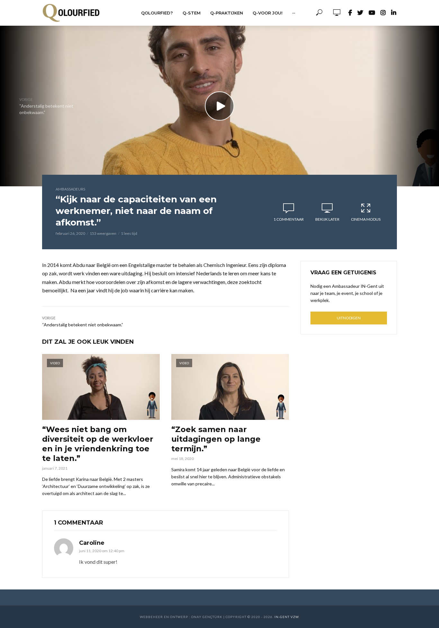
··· (293, 12)
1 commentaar (288, 219)
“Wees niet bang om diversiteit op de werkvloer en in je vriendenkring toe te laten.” (97, 444)
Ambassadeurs (70, 189)
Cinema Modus (366, 219)
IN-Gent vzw (286, 617)
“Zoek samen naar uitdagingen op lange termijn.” (216, 439)
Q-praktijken (226, 12)
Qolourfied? (157, 12)
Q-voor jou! (267, 12)
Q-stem (192, 12)
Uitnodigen (349, 317)
